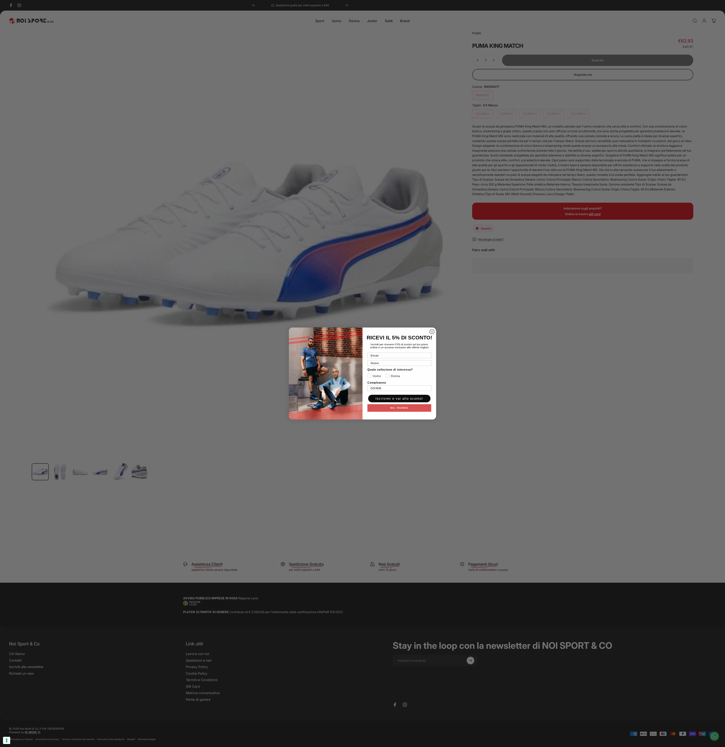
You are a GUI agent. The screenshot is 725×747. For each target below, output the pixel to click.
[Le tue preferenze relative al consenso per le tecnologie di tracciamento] (6, 740)
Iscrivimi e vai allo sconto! (399, 398)
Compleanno (376, 382)
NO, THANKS (399, 408)
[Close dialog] (432, 331)
